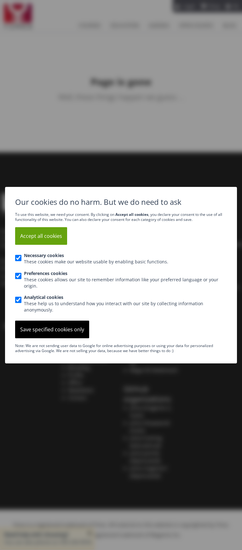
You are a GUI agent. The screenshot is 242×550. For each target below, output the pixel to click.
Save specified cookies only (52, 329)
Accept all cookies (41, 236)
